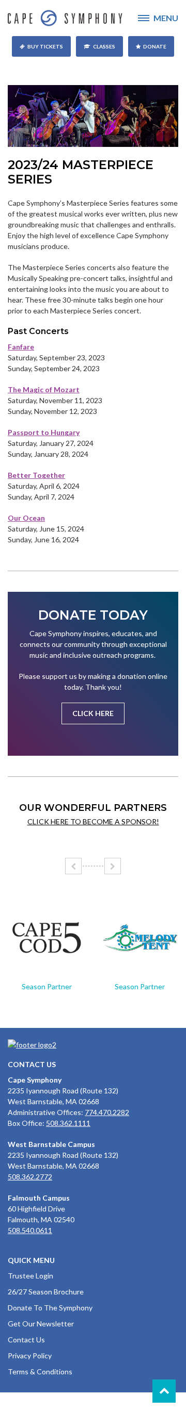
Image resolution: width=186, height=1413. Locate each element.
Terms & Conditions (40, 1371)
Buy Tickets (45, 46)
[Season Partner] (46, 937)
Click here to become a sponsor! (93, 821)
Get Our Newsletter (41, 1323)
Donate (154, 46)
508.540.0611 (30, 1230)
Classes (104, 46)
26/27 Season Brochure (46, 1291)
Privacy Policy (30, 1355)
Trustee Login (30, 1275)
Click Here (93, 713)
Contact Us (26, 1339)
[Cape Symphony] (93, 18)
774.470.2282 (107, 1112)
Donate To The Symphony (50, 1307)
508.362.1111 (68, 1123)
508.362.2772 (30, 1176)
